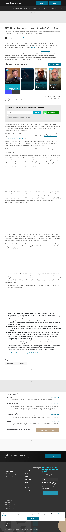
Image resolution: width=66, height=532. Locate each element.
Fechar (33, 518)
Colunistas (46, 8)
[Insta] (38, 467)
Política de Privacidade (25, 117)
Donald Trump (10, 363)
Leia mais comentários (47, 430)
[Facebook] (40, 467)
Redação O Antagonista (15, 38)
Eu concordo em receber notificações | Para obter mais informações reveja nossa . (20, 116)
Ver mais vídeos (54, 64)
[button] (38, 92)
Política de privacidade (11, 504)
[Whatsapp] (37, 467)
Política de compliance (11, 511)
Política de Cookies (10, 508)
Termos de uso (9, 506)
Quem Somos (8, 500)
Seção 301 (34, 47)
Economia (34, 8)
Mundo (29, 8)
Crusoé (12, 8)
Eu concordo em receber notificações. (50, 483)
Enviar (37, 112)
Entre (54, 3)
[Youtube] (35, 467)
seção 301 (22, 363)
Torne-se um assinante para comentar (19, 429)
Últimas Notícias (19, 8)
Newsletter (53, 8)
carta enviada (45, 51)
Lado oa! (40, 8)
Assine (41, 3)
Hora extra (7, 502)
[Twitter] (33, 467)
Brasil (25, 8)
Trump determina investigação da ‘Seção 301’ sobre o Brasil (29, 353)
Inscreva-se (51, 112)
